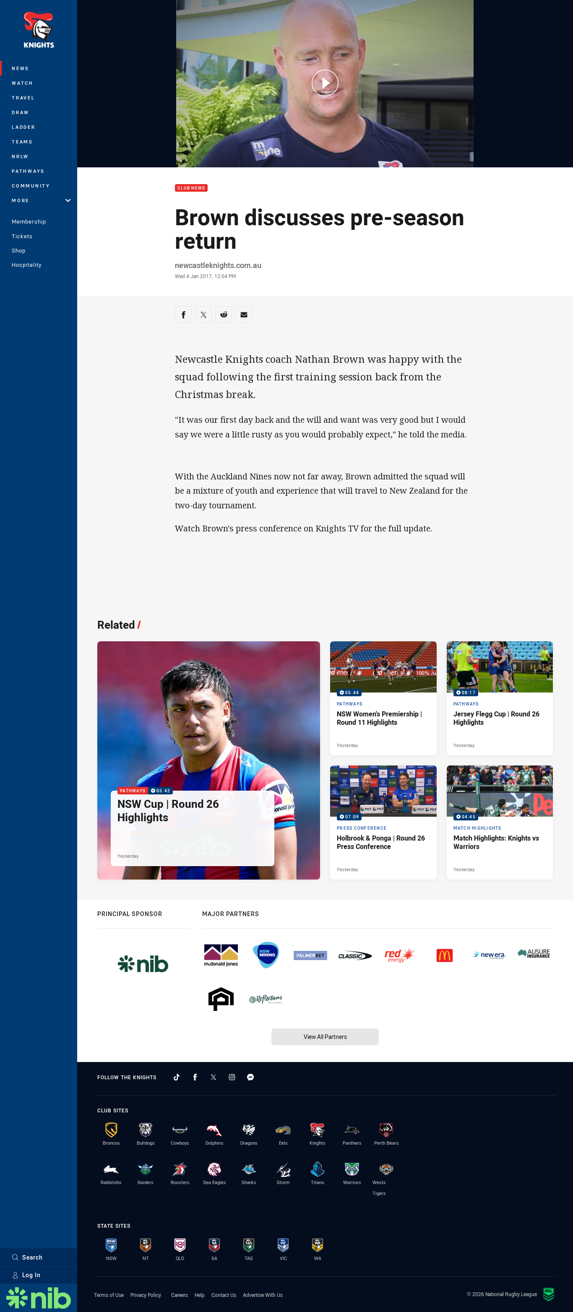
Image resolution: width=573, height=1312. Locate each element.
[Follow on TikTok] (176, 1077)
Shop (19, 250)
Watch (23, 83)
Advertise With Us (263, 1294)
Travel (23, 97)
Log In (31, 1275)
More (20, 200)
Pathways (28, 171)
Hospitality (27, 264)
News (20, 68)
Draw (20, 112)
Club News (191, 188)
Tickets (22, 236)
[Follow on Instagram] (232, 1077)
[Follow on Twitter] (213, 1077)
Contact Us (223, 1294)
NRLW (20, 156)
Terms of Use (109, 1294)
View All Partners (325, 1037)
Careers (179, 1294)
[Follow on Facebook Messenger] (250, 1077)
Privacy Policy (145, 1294)
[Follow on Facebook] (195, 1077)
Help (200, 1294)
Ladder (24, 127)
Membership (29, 221)
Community (31, 185)
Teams (22, 141)
